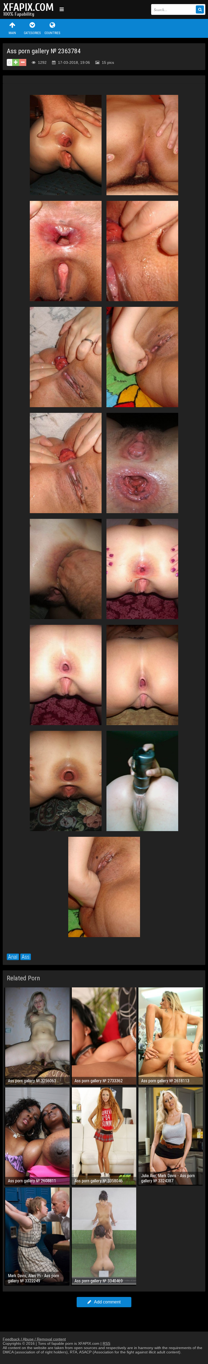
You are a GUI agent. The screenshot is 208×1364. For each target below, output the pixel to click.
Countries (52, 33)
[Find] (200, 9)
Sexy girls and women (30, 9)
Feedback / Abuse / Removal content (34, 1339)
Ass (26, 957)
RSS (106, 1343)
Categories (32, 33)
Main (12, 33)
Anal (13, 957)
